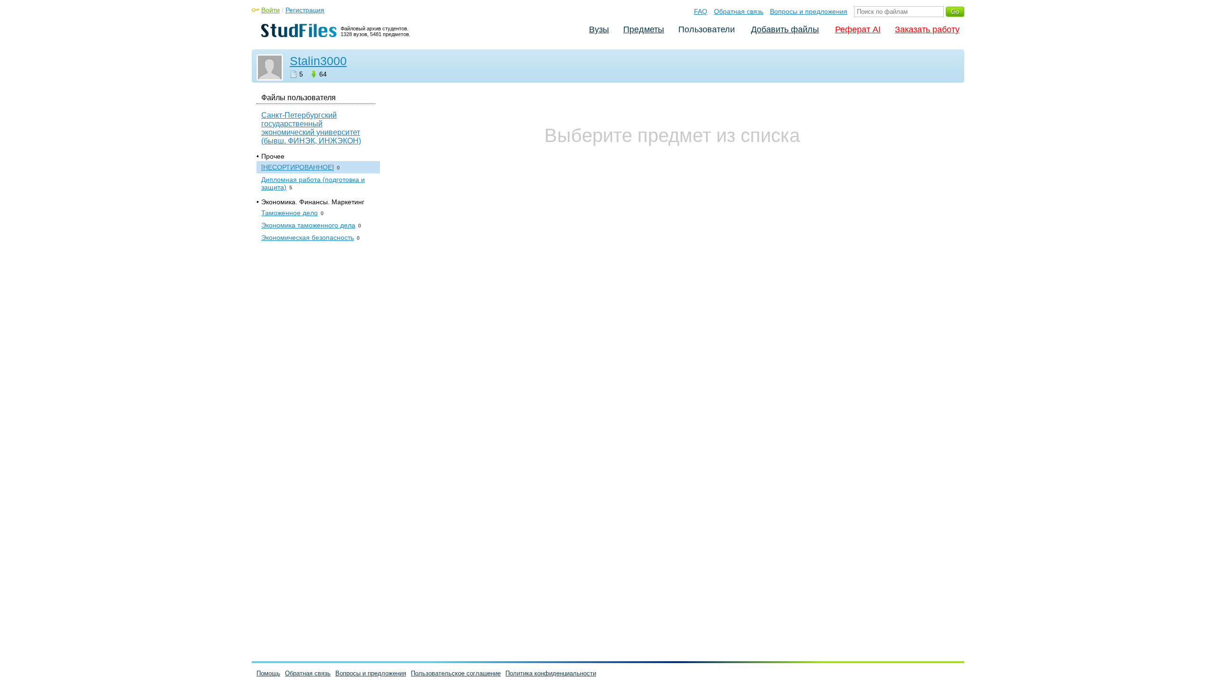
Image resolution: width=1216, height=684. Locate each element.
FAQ (700, 11)
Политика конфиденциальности (550, 673)
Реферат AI (858, 29)
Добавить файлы (785, 29)
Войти (270, 10)
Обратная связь (738, 11)
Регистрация (304, 10)
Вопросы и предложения (808, 11)
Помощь (268, 673)
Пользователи (706, 29)
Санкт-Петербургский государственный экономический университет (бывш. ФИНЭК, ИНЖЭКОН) (311, 128)
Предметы (643, 29)
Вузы (599, 29)
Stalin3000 (318, 60)
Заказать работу (927, 29)
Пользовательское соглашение (456, 673)
